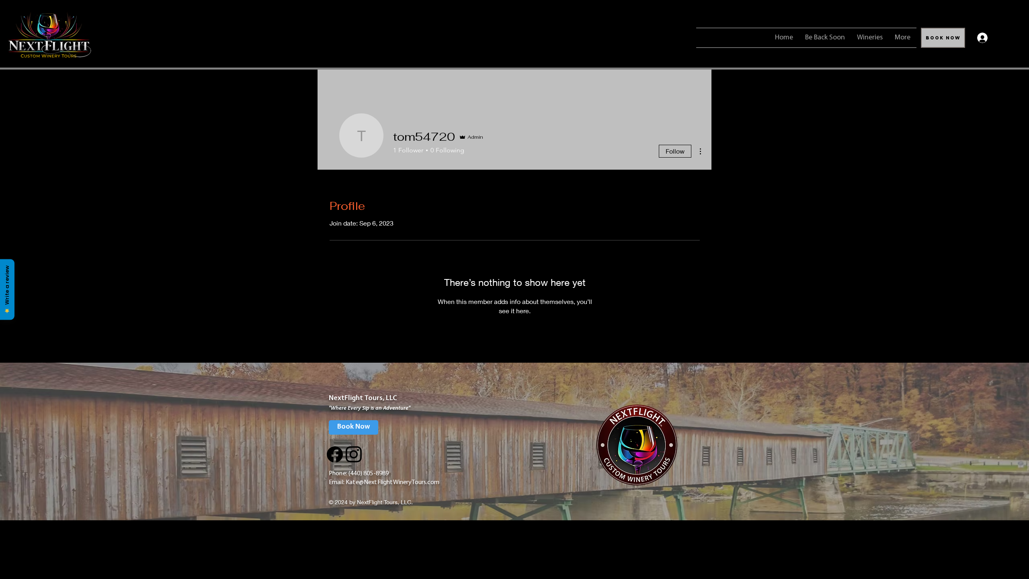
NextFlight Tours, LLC (363, 398)
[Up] (334, 454)
